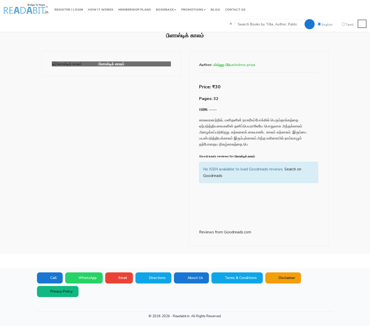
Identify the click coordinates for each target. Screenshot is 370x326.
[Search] (310, 24)
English (326, 25)
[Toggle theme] (362, 24)
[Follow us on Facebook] (40, 304)
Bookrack (165, 10)
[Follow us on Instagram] (78, 304)
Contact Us (235, 10)
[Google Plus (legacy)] (48, 304)
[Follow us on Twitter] (55, 304)
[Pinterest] (63, 304)
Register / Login (68, 10)
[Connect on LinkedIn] (70, 304)
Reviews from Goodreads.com (225, 232)
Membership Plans (134, 10)
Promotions (192, 10)
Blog (215, 10)
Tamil (349, 25)
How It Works (100, 10)
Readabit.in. (181, 316)
